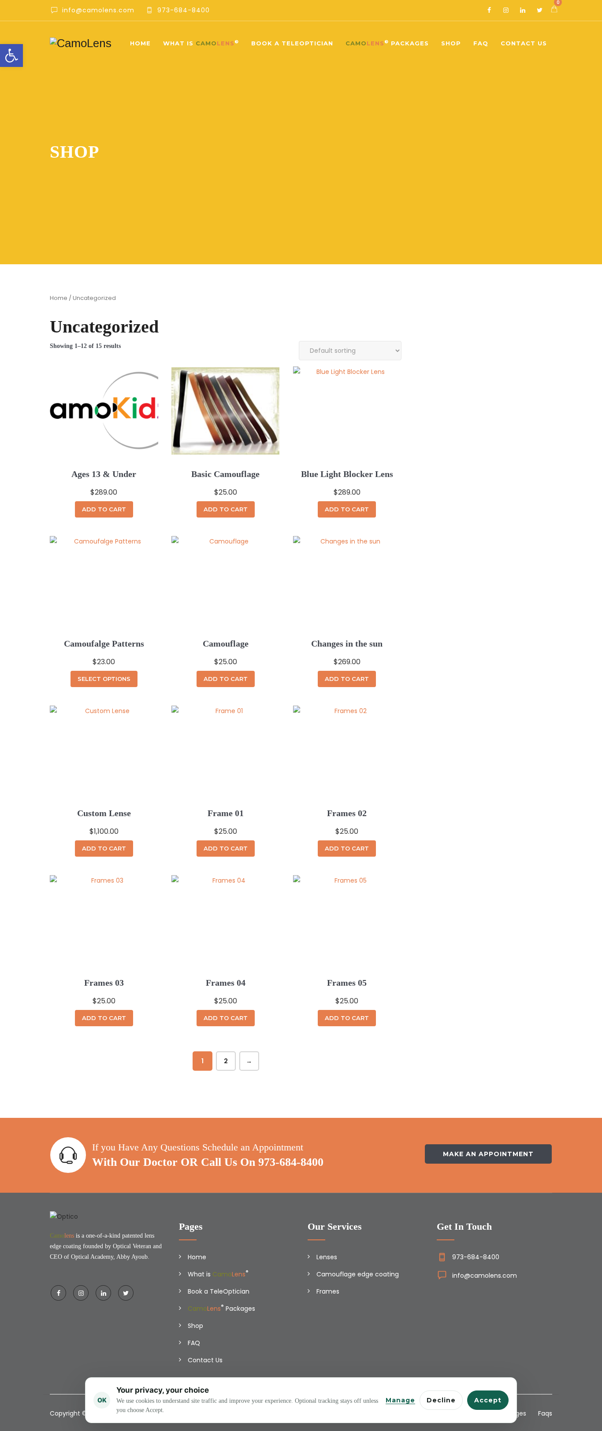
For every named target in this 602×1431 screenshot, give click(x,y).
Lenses (326, 1257)
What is (201, 43)
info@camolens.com (484, 1275)
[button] (11, 55)
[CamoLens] (80, 43)
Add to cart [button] (104, 509)
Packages (387, 43)
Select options (104, 678)
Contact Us (524, 43)
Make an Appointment (488, 1154)
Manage (400, 1400)
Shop (451, 43)
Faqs (545, 1413)
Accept (488, 1400)
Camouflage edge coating (357, 1274)
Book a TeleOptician (292, 43)
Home (140, 43)
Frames (327, 1291)
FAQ (480, 43)
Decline (441, 1400)
